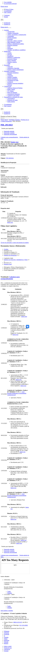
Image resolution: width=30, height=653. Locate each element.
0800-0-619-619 (17, 622)
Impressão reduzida (9, 131)
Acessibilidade (8, 11)
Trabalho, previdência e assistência (16, 50)
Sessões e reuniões (12, 77)
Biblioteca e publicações (13, 57)
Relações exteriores (12, 45)
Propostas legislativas (12, 72)
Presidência (10, 56)
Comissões (10, 75)
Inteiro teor (15, 142)
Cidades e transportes (12, 33)
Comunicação (7, 86)
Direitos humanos (12, 37)
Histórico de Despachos (10, 255)
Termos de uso (8, 648)
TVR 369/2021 (10, 158)
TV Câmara (10, 91)
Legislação (10, 82)
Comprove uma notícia (13, 95)
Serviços (9, 54)
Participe (9, 85)
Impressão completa (9, 133)
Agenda (9, 53)
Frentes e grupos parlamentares (15, 69)
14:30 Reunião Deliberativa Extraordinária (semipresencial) (16, 393)
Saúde (9, 47)
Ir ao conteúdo (8, 2)
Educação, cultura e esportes (14, 40)
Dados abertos (11, 101)
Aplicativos (7, 649)
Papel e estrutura (11, 60)
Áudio (9, 591)
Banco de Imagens (12, 92)
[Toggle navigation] (8, 27)
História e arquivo (12, 62)
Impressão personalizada (10, 134)
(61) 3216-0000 (23, 625)
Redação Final (8, 264)
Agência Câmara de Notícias (14, 88)
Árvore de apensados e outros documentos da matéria (15, 242)
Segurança (10, 48)
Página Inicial (4, 119)
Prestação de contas (12, 100)
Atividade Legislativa (9, 71)
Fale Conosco (7, 12)
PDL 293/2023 (7, 125)
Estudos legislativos (12, 79)
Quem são (10, 66)
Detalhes (9, 593)
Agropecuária (10, 31)
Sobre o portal (7, 646)
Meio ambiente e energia (13, 42)
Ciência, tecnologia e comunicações (16, 34)
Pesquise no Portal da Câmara (8, 116)
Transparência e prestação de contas (13, 97)
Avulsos (6, 249)
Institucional (7, 51)
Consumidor (10, 36)
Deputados (7, 65)
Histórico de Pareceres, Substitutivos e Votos (15, 259)
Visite (8, 63)
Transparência (11, 98)
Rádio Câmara (11, 89)
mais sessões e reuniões (7, 610)
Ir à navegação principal (10, 3)
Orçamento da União (12, 80)
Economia (10, 39)
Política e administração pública (15, 43)
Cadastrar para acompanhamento (9, 137)
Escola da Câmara (12, 59)
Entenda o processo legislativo (15, 83)
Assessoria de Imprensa (13, 94)
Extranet (6, 651)
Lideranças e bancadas (13, 68)
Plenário (9, 74)
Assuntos (6, 30)
